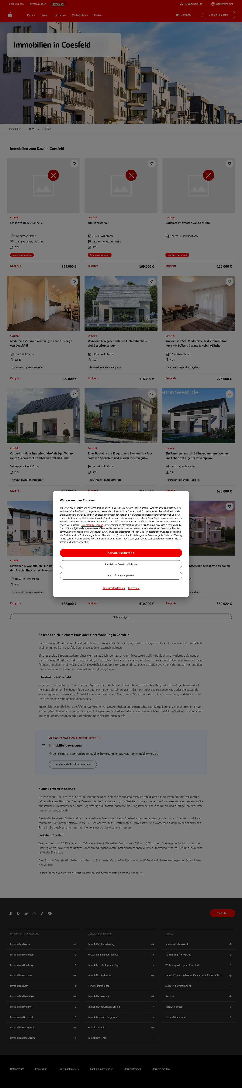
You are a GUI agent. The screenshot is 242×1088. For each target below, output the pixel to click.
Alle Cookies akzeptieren (121, 553)
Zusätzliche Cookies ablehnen (121, 564)
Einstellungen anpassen (121, 575)
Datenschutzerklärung (92, 525)
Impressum (134, 588)
